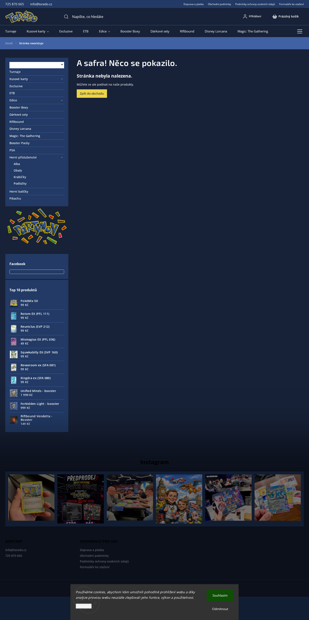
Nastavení (83, 606)
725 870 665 (13, 556)
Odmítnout (220, 609)
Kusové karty (18, 79)
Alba (17, 164)
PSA (12, 150)
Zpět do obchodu (92, 93)
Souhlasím (220, 595)
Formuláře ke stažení (291, 4)
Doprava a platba (194, 4)
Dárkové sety (18, 115)
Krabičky (20, 177)
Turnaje (15, 72)
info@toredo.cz (15, 550)
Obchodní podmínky (219, 4)
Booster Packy (19, 143)
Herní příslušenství (23, 157)
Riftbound (16, 122)
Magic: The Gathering (24, 136)
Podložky (20, 183)
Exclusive (16, 86)
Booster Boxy (18, 107)
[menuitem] (13, 31)
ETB (12, 93)
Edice (13, 100)
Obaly (18, 170)
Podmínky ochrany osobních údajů (255, 4)
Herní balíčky (18, 191)
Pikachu (15, 198)
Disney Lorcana (20, 129)
